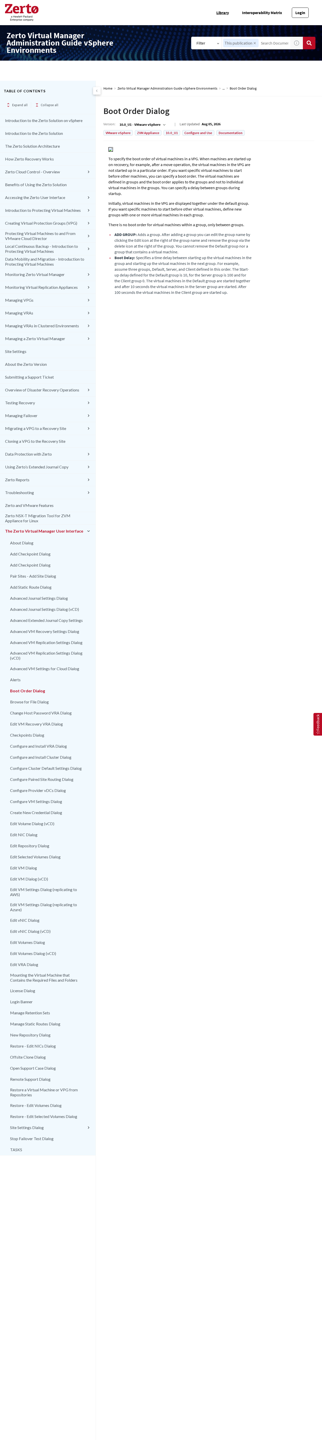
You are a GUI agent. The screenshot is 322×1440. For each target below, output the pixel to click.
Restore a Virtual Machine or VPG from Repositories (44, 1092)
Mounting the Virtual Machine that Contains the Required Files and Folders (43, 977)
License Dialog (22, 990)
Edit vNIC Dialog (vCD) (30, 931)
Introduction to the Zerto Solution (34, 133)
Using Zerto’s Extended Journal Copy (36, 466)
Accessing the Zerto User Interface (35, 197)
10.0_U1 (172, 133)
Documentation (231, 133)
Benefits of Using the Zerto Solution (36, 184)
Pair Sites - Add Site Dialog (33, 576)
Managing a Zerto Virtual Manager (35, 338)
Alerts (15, 679)
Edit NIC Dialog (23, 834)
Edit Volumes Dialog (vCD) (33, 953)
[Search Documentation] (309, 43)
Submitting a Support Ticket (29, 377)
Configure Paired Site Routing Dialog (41, 779)
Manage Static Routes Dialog (35, 1023)
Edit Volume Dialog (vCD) (32, 823)
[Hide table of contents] (97, 91)
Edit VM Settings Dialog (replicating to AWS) (43, 892)
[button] (255, 43)
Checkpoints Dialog (27, 735)
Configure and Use (198, 133)
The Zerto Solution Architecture (32, 146)
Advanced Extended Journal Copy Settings (46, 620)
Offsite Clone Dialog (28, 1057)
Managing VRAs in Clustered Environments (42, 325)
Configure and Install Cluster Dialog (40, 757)
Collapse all (49, 105)
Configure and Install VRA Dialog (38, 746)
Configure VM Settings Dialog (36, 801)
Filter (200, 43)
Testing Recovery (20, 402)
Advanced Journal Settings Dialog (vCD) (44, 609)
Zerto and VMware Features (29, 505)
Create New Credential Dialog (36, 812)
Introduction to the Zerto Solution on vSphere (44, 120)
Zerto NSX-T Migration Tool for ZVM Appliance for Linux (37, 518)
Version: (109, 124)
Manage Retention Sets (30, 1012)
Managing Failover (21, 415)
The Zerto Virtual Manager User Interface (44, 531)
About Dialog (21, 542)
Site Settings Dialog (27, 1127)
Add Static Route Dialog (31, 587)
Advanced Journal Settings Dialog (39, 598)
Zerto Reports (17, 479)
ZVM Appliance (148, 133)
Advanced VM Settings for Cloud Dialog (44, 668)
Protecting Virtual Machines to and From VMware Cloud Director (40, 236)
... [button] (223, 88)
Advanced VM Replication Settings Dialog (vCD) (46, 655)
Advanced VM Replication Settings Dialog (46, 642)
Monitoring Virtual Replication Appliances (41, 287)
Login (300, 12)
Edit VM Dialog (23, 867)
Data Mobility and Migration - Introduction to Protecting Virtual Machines (44, 261)
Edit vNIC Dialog (24, 920)
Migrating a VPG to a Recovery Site (35, 428)
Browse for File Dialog (29, 701)
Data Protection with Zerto (28, 454)
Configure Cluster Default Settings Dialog (46, 768)
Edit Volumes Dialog (27, 942)
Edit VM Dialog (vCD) (29, 878)
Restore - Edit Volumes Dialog (36, 1105)
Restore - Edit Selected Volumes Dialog (43, 1116)
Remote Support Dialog (30, 1079)
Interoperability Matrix (262, 12)
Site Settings (15, 351)
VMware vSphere (118, 133)
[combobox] (142, 124)
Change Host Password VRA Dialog (41, 712)
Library (222, 12)
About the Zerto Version (26, 364)
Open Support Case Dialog (33, 1068)
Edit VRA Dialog (24, 964)
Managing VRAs (19, 312)
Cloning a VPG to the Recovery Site (35, 441)
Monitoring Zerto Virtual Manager (35, 274)
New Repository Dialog (30, 1034)
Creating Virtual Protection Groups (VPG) (41, 223)
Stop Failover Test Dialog (32, 1138)
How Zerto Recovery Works (29, 158)
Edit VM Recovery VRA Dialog (36, 724)
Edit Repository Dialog (29, 845)
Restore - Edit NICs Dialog (33, 1046)
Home (107, 88)
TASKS (16, 1149)
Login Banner (21, 1001)
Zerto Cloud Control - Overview (32, 171)
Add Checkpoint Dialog (30, 553)
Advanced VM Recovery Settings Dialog (44, 631)
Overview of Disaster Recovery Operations (42, 389)
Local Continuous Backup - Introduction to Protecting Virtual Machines (41, 249)
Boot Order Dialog (27, 690)
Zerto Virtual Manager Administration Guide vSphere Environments (167, 88)
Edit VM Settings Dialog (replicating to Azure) (43, 907)
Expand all (20, 105)
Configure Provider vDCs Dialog (38, 790)
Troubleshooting (19, 492)
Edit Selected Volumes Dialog (35, 856)
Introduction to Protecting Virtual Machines (43, 210)
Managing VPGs (19, 300)
